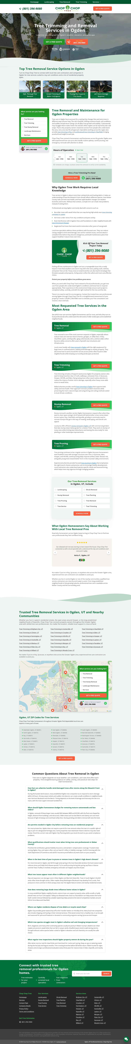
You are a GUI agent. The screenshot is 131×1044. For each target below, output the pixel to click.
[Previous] (55, 157)
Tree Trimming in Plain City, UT (29, 647)
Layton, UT (97, 1012)
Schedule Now (71, 178)
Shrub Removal (61, 997)
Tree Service (42, 1006)
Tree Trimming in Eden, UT (91, 633)
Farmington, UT (81, 1006)
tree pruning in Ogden (88, 463)
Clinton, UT (98, 1000)
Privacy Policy (23, 1009)
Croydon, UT (80, 1003)
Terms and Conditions (26, 1012)
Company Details (25, 1006)
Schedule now (82, 513)
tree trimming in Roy (65, 132)
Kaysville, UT (80, 1012)
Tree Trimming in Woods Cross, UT (62, 650)
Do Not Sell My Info (61, 1042)
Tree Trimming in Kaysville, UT (61, 640)
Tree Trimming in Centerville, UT (62, 629)
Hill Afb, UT (98, 1006)
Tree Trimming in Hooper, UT (92, 636)
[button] (52, 710)
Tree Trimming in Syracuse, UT (92, 647)
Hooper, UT (80, 1009)
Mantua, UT (80, 1014)
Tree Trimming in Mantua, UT (29, 643)
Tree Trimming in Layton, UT (91, 640)
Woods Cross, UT (100, 1023)
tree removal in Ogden (79, 347)
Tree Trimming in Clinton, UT (29, 633)
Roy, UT (78, 1020)
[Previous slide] (55, 552)
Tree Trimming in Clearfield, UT (92, 629)
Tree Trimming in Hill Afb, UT (60, 636)
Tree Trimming (81, 2)
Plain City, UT (98, 1017)
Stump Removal (43, 1000)
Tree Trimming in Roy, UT (59, 647)
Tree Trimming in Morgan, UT (61, 643)
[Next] (108, 157)
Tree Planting (60, 1000)
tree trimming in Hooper (60, 223)
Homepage (34, 2)
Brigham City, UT (81, 997)
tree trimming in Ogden (84, 387)
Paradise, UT (80, 1017)
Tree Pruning (42, 1003)
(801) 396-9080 (79, 42)
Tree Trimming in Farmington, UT (30, 636)
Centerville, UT (99, 997)
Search (106, 974)
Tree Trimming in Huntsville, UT (30, 640)
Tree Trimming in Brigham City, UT (31, 629)
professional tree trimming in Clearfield (88, 132)
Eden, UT (97, 1003)
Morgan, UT (98, 1014)
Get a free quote (103, 9)
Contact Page (23, 1003)
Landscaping (49, 2)
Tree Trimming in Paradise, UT (92, 643)
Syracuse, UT (98, 1020)
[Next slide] (108, 552)
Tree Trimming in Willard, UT (29, 650)
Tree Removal (65, 2)
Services (96, 2)
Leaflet (109, 711)
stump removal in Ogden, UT (81, 426)
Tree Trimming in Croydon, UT (61, 633)
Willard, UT (79, 1023)
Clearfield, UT (80, 1000)
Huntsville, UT (99, 1009)
